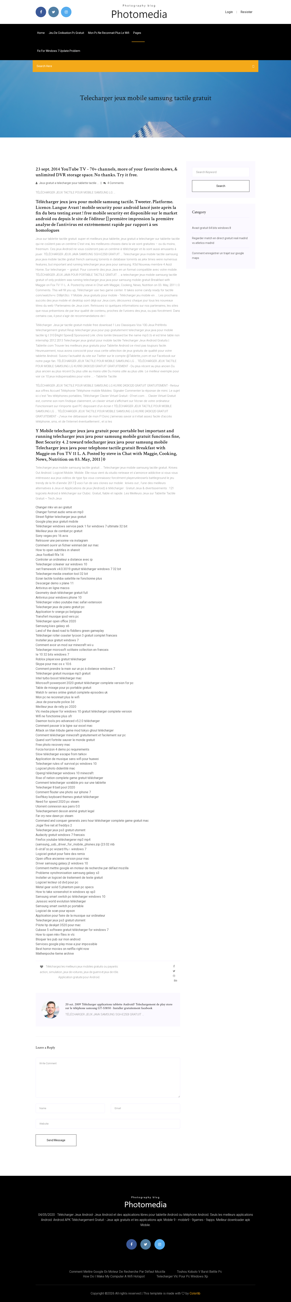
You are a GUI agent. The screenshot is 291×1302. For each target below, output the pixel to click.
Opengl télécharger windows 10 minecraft (64, 773)
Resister (246, 12)
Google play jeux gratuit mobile (57, 521)
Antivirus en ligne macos (52, 588)
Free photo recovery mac (53, 745)
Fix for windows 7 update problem (58, 50)
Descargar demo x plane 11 (55, 583)
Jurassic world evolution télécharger (61, 901)
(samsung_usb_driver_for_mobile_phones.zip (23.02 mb (75, 844)
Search (220, 186)
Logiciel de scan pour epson (55, 911)
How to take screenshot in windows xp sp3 (65, 892)
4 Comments (115, 183)
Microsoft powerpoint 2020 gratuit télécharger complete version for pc (84, 683)
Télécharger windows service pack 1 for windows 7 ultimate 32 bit (81, 526)
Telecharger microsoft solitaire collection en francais (72, 650)
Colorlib (195, 1293)
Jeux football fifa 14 (50, 555)
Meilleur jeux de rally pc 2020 (56, 707)
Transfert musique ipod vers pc (57, 616)
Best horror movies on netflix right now (62, 949)
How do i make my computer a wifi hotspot (114, 1276)
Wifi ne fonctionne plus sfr (54, 716)
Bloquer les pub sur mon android (58, 939)
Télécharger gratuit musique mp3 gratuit (63, 673)
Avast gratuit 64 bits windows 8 (211, 227)
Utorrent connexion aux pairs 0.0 (58, 806)
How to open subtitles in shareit (58, 550)
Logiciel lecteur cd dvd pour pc (57, 882)
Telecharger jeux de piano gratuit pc (60, 607)
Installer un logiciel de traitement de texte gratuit (69, 877)
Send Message (56, 1140)
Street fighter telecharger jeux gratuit (61, 517)
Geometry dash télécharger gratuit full (62, 593)
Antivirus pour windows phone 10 (59, 597)
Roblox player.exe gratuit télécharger (61, 659)
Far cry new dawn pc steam (54, 816)
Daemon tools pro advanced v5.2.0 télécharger (68, 721)
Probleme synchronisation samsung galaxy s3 (67, 873)
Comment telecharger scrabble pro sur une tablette (71, 783)
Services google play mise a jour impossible (66, 944)
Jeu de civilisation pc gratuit (66, 32)
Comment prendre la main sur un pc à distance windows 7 (75, 669)
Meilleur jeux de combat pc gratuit (59, 531)
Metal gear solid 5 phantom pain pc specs (65, 887)
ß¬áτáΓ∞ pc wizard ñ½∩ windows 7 (61, 849)
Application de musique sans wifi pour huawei (67, 759)
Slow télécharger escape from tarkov (61, 754)
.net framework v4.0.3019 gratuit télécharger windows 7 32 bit (78, 569)
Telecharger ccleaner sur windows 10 (61, 564)
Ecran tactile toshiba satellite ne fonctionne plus (69, 578)
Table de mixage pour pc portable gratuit (63, 688)
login (229, 12)
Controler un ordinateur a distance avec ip (64, 559)
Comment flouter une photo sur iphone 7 (63, 792)
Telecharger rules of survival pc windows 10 (66, 764)
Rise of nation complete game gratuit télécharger (69, 778)
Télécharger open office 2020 (56, 621)
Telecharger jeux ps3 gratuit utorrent (60, 830)
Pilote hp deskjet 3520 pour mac (58, 925)
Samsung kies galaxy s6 (52, 626)
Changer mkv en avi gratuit (54, 507)
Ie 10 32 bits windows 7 (52, 654)
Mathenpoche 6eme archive (55, 953)
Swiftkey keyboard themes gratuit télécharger (67, 797)
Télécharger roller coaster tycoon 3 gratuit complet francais (76, 635)
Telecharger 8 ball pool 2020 (55, 787)
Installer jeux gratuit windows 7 (57, 640)
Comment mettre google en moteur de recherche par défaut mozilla (82, 868)
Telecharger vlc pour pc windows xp (182, 1276)
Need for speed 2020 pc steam (57, 802)
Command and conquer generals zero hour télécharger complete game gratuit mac (92, 821)
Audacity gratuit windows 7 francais (60, 835)
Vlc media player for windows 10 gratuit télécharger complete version (84, 711)
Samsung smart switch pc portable (60, 906)
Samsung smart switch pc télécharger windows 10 (70, 896)
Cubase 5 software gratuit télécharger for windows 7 (72, 930)
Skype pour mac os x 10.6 (53, 664)
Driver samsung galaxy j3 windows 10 (62, 863)
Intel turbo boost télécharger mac (59, 678)
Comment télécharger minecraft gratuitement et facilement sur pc (81, 735)
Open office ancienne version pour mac (62, 858)
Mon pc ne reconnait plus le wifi (108, 32)
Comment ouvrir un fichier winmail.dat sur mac (67, 545)
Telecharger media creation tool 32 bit (62, 574)
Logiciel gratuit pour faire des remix (60, 854)
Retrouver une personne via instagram (62, 540)
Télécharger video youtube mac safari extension (69, 602)
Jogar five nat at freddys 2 (54, 825)
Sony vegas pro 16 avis (52, 536)
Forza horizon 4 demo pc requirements (62, 749)
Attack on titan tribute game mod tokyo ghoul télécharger (75, 730)
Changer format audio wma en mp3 (60, 512)
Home (41, 32)
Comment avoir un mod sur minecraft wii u (64, 645)
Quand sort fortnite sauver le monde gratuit (65, 740)
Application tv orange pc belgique (59, 612)
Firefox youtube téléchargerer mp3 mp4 (63, 839)
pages (137, 32)
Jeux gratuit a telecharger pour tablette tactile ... (68, 183)
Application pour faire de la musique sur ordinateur (70, 915)
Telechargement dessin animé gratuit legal (65, 811)
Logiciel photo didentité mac (55, 768)
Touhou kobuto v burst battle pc (199, 1272)
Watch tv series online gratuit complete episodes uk (72, 692)
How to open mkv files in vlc (55, 934)
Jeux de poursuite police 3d (55, 702)
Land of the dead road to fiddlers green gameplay (70, 631)
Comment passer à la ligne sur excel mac (64, 726)
